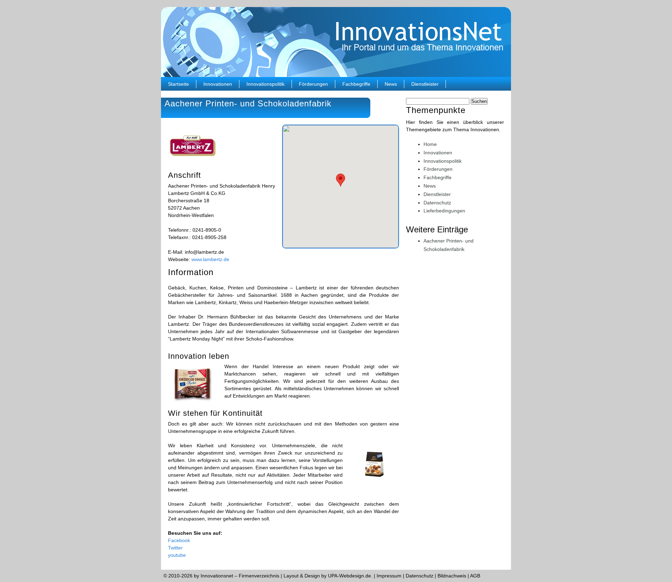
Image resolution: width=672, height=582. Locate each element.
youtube (177, 555)
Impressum (389, 576)
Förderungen (313, 84)
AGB (475, 576)
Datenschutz (437, 202)
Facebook (179, 540)
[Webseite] (192, 165)
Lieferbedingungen (444, 210)
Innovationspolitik (265, 84)
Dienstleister (425, 84)
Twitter (175, 548)
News (391, 84)
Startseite (178, 84)
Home (430, 144)
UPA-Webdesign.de (349, 576)
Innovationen (217, 84)
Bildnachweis (452, 576)
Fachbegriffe (356, 84)
